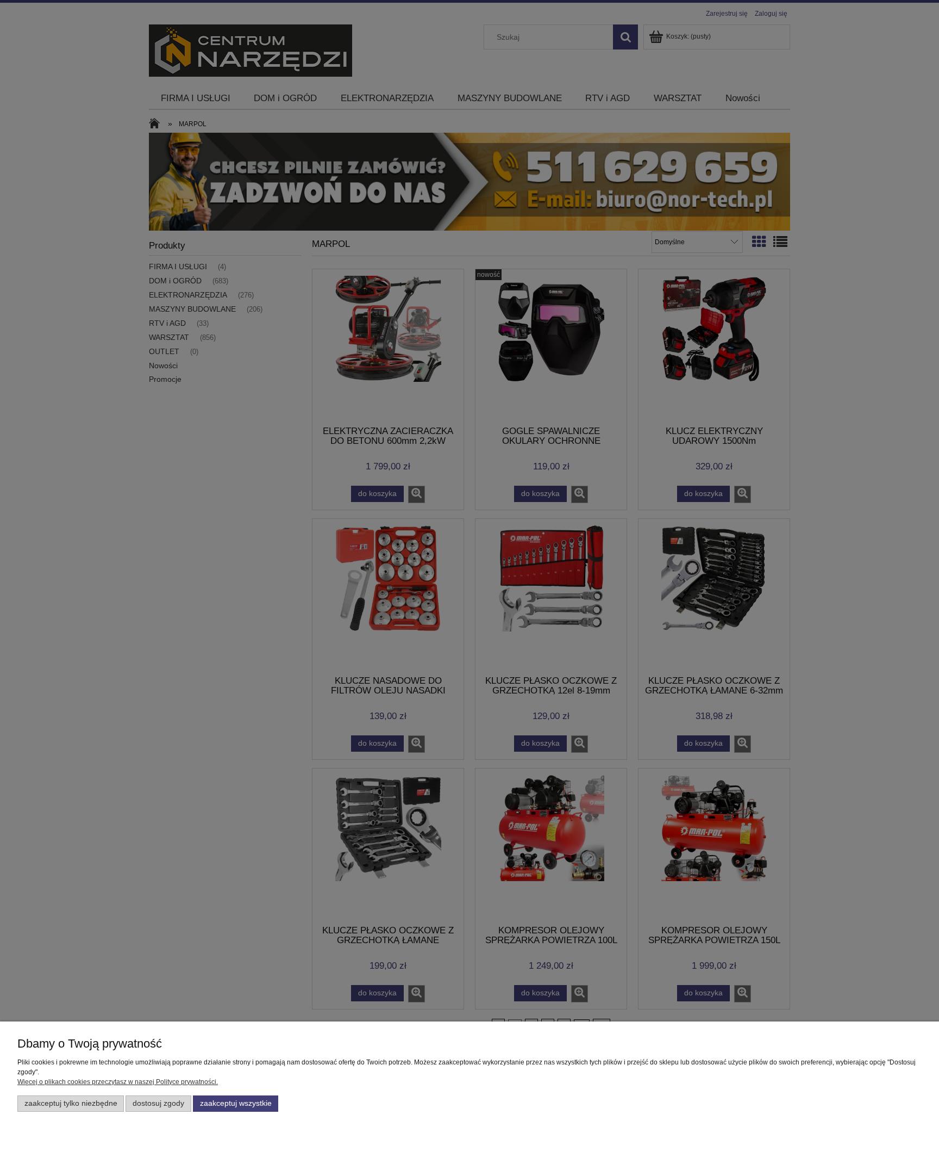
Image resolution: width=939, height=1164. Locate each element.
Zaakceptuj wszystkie (236, 1103)
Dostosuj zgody (158, 1103)
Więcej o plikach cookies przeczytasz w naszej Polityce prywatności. (117, 1082)
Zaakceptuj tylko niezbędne (70, 1103)
